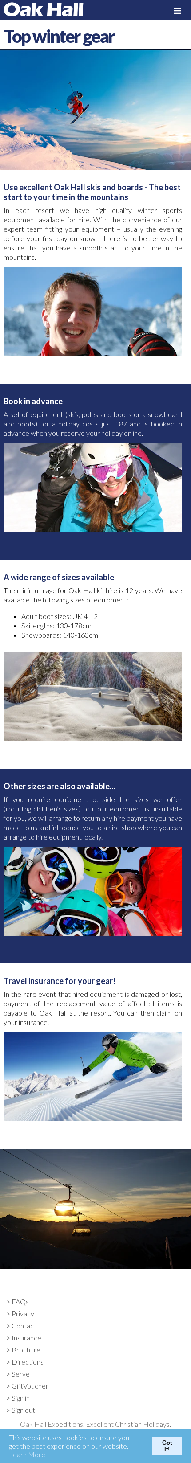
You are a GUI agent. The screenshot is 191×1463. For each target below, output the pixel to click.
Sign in (21, 1397)
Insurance (26, 1337)
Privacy (23, 1313)
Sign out (23, 1410)
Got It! (167, 1446)
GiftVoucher (30, 1385)
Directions (28, 1361)
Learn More (27, 1454)
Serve (21, 1373)
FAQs (20, 1301)
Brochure (26, 1349)
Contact (24, 1325)
